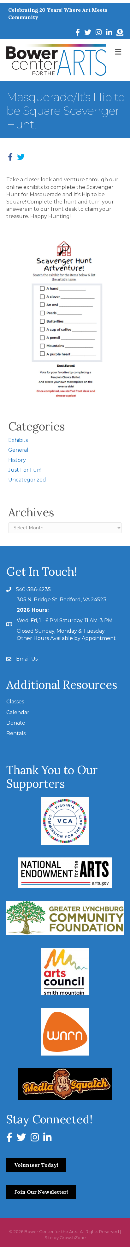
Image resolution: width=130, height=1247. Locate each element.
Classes (15, 702)
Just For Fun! (24, 470)
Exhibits (18, 440)
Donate (15, 723)
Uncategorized (27, 480)
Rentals (16, 733)
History (17, 460)
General (18, 450)
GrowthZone (73, 1237)
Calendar (17, 712)
